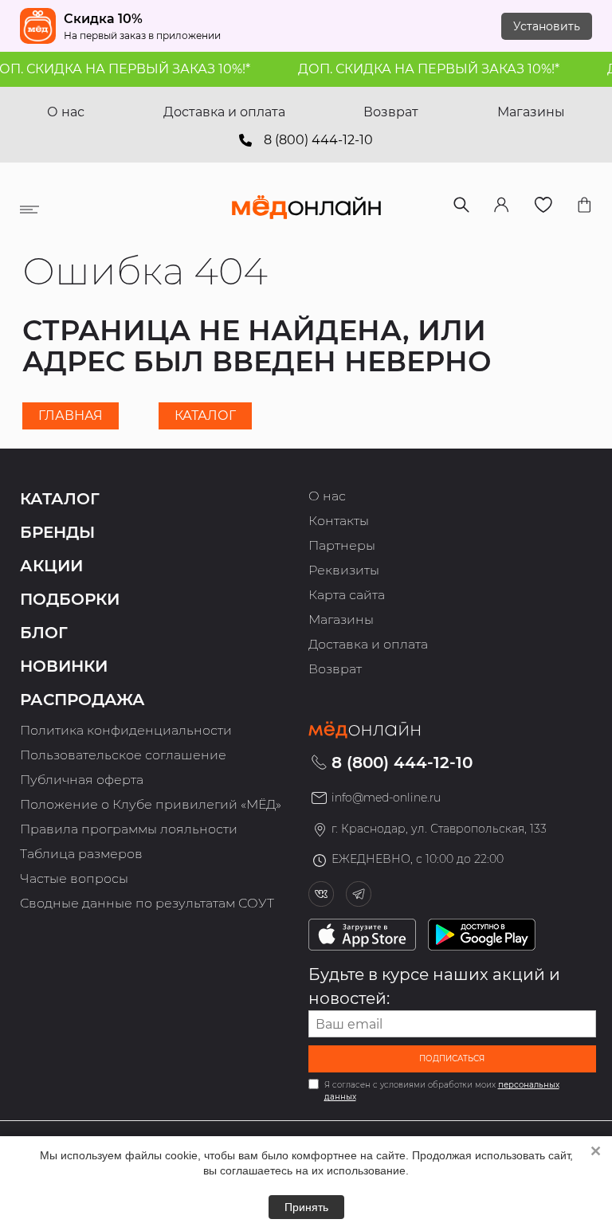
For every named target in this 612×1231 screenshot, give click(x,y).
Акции (51, 565)
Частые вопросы (74, 878)
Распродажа (82, 699)
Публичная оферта (81, 779)
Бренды (57, 532)
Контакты (338, 520)
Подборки (70, 599)
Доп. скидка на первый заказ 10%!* (420, 68)
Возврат (390, 112)
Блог (44, 632)
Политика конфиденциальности (126, 730)
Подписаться (451, 1058)
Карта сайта (346, 594)
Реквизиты (343, 570)
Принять (306, 1207)
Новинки (64, 666)
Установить (546, 26)
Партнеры (341, 545)
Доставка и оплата (224, 112)
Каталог (205, 415)
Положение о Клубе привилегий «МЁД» (150, 804)
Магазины (531, 112)
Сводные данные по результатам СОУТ (147, 903)
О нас (65, 112)
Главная (70, 415)
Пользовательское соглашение (123, 755)
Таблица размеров (81, 853)
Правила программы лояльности (128, 829)
